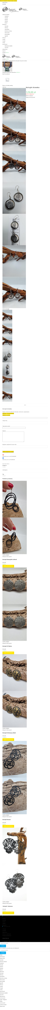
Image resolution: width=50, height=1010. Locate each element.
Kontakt (4, 930)
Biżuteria (14, 60)
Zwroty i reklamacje (6, 934)
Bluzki (6, 22)
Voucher (6, 47)
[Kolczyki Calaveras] (14, 845)
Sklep (10, 60)
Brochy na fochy (8, 31)
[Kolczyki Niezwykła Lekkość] (14, 499)
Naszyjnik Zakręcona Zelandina (9, 72)
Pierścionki (7, 32)
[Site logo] (10, 9)
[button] (8, 566)
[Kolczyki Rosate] (14, 759)
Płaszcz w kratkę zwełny (7, 85)
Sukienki (6, 16)
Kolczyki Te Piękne (7, 646)
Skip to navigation (4, 0)
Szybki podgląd (5, 555)
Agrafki (6, 36)
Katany (6, 19)
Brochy (3, 918)
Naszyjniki (7, 29)
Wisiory (6, 27)
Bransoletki (7, 34)
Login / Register (3, 999)
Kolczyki (6, 26)
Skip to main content (12, 0)
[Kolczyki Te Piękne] (14, 585)
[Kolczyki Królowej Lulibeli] (14, 672)
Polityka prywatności (6, 935)
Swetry (3, 921)
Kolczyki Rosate (6, 819)
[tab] (25, 405)
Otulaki (6, 17)
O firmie (4, 929)
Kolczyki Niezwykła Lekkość (9, 559)
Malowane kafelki (8, 46)
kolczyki (4, 475)
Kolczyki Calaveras (7, 906)
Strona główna (5, 60)
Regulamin (4, 932)
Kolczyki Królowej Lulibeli (9, 733)
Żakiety (6, 21)
